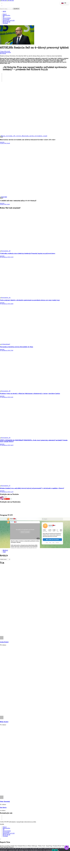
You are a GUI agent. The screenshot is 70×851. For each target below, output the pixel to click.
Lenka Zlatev (4, 642)
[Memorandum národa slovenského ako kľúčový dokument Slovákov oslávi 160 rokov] (23, 136)
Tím (4, 552)
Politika (8, 52)
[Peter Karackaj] (1, 798)
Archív (5, 550)
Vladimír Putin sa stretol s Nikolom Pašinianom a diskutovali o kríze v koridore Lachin (30, 393)
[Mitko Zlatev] (1, 719)
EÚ (3, 17)
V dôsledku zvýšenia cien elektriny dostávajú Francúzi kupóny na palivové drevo (27, 253)
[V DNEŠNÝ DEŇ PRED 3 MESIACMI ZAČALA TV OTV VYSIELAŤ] (3, 197)
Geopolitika (7, 18)
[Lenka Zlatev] (1, 639)
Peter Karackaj (5, 801)
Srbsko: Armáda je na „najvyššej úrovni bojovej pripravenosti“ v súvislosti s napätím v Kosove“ (32, 488)
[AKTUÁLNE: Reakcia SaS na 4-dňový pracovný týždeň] (5, 251)
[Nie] (58, 850)
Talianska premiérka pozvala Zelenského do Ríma (16, 347)
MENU (4, 11)
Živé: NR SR (6, 22)
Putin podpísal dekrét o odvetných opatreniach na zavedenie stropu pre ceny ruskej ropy (30, 300)
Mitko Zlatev (4, 722)
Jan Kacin (3, 807)
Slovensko (6, 19)
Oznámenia (3, 52)
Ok (53, 850)
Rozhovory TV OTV (9, 20)
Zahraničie (6, 15)
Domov (5, 14)
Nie (56, 850)
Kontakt (5, 23)
